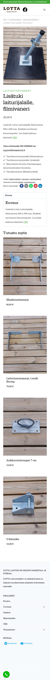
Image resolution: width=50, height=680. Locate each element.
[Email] (26, 186)
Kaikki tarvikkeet (15, 179)
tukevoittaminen (29, 182)
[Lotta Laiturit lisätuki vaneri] (25, 55)
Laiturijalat (25, 179)
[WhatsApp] (31, 186)
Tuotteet (7, 607)
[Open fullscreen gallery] (44, 82)
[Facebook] (25, 9)
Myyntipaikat (9, 618)
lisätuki (20, 182)
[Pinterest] (36, 186)
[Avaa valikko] (44, 10)
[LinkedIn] (40, 186)
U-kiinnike (12, 539)
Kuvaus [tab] (8, 195)
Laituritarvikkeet (17, 91)
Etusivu (6, 601)
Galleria (6, 612)
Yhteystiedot (9, 629)
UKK (14, 137)
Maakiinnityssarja (17, 300)
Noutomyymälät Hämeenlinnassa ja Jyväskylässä (25, 2)
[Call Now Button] (6, 674)
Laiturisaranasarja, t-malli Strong (22, 380)
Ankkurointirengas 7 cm (21, 460)
